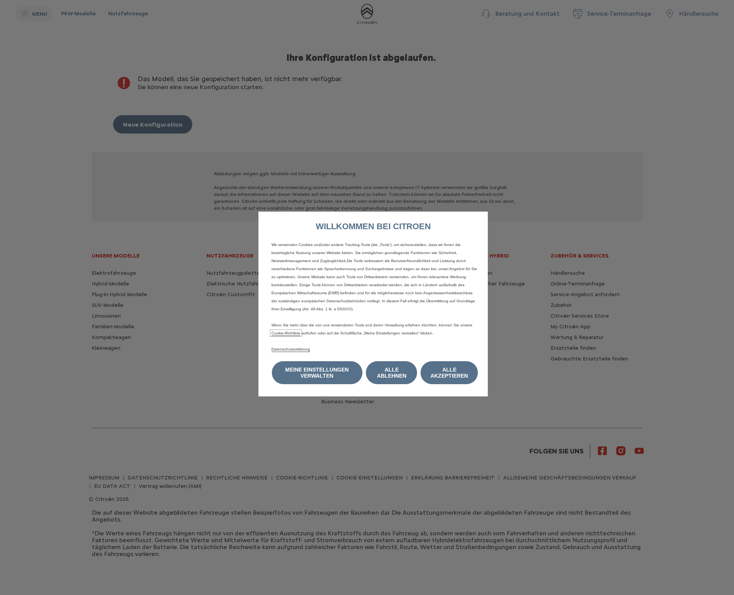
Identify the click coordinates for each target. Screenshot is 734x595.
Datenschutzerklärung (290, 349)
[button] (317, 372)
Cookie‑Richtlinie (285, 333)
